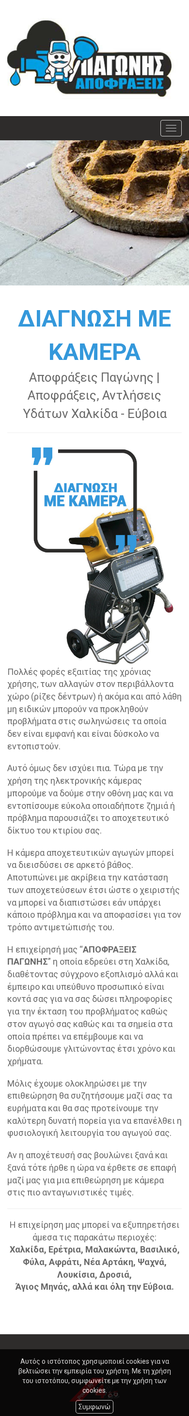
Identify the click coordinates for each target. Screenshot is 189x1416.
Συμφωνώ (94, 1407)
